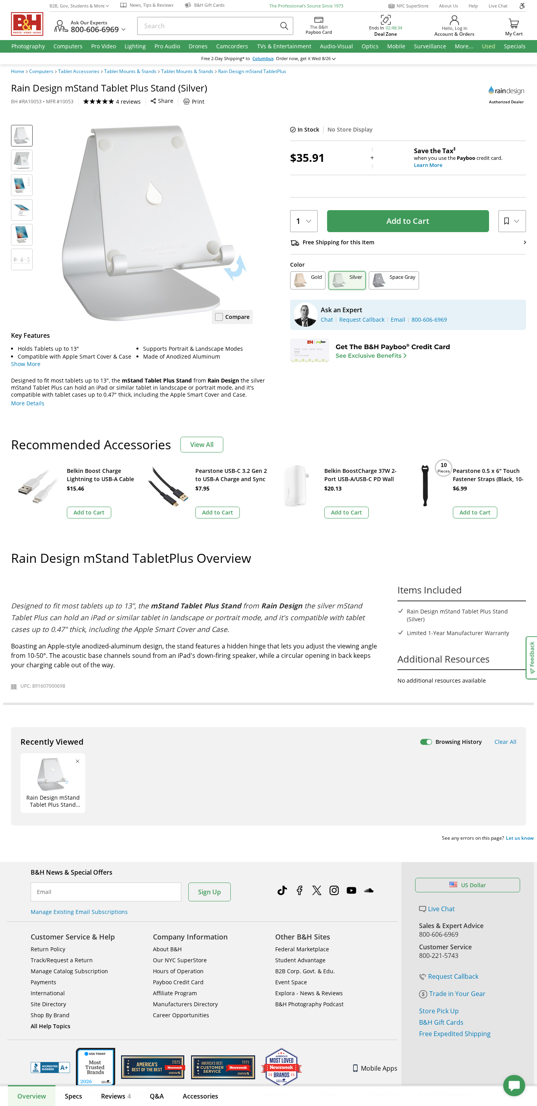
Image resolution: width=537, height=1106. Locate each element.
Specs (73, 1096)
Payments (43, 982)
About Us (448, 6)
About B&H (167, 949)
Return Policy (48, 949)
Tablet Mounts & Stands (130, 71)
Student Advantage (300, 960)
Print (198, 101)
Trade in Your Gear (457, 993)
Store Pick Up (439, 1011)
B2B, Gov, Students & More (77, 6)
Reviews (116, 1096)
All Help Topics (50, 1026)
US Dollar (473, 885)
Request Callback (453, 976)
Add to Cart (407, 221)
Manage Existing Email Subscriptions (79, 911)
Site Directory (48, 1004)
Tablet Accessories (78, 71)
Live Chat (498, 6)
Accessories (200, 1096)
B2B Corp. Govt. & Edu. (305, 971)
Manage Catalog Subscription (69, 971)
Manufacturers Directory (185, 1004)
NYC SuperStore (412, 6)
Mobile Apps (379, 1068)
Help (473, 6)
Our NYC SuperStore (180, 960)
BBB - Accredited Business (50, 1067)
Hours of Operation (178, 971)
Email (44, 892)
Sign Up (209, 892)
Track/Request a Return (62, 960)
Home (17, 71)
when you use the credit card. (458, 157)
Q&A (157, 1096)
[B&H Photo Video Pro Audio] (30, 24)
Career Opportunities (181, 1015)
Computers (41, 71)
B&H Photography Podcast (309, 1004)
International (48, 993)
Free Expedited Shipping (455, 1033)
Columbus (263, 58)
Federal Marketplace (302, 949)
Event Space (291, 982)
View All (201, 444)
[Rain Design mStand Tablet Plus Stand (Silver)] (154, 223)
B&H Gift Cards (441, 1022)
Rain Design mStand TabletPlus (252, 71)
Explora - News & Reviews (309, 993)
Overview (31, 1096)
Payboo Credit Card (178, 982)
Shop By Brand (50, 1015)
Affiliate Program (175, 993)
